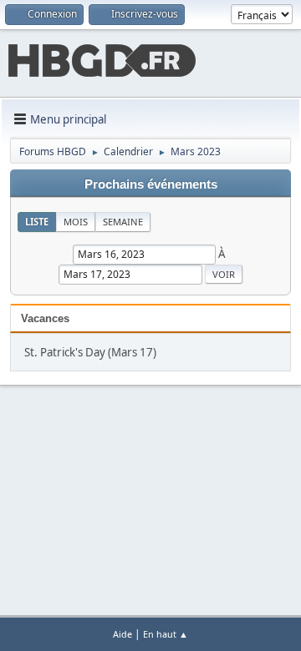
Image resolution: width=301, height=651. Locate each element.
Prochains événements (150, 184)
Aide (122, 634)
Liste (36, 221)
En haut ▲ (165, 634)
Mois (76, 221)
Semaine (123, 221)
